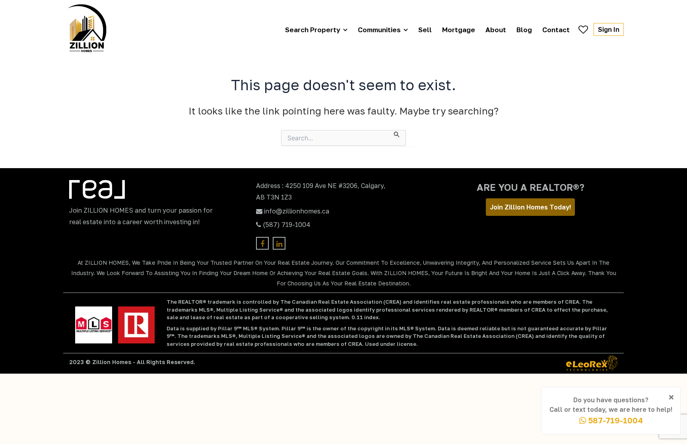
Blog (524, 29)
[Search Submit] (397, 134)
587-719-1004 (614, 420)
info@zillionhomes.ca (296, 211)
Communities (379, 29)
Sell (425, 29)
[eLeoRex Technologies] (592, 363)
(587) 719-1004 (287, 225)
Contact (556, 29)
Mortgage (458, 29)
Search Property (312, 29)
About (495, 29)
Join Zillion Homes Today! (530, 207)
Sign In (608, 29)
